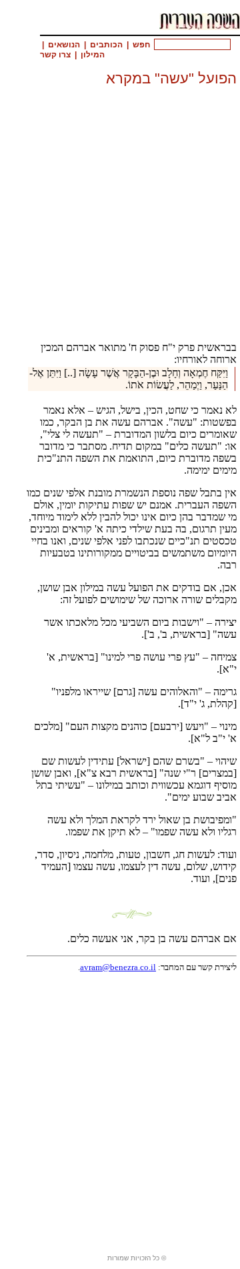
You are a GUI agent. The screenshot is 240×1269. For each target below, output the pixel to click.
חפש (141, 44)
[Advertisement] (120, 209)
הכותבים (106, 44)
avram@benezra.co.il (118, 967)
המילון (93, 54)
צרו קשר (55, 54)
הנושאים (64, 44)
